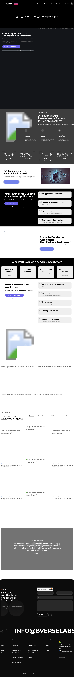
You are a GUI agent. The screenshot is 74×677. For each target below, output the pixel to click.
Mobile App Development (42, 415)
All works (31, 415)
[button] (3, 547)
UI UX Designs (55, 415)
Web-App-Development (67, 415)
